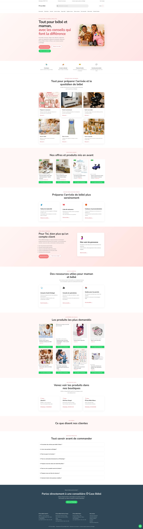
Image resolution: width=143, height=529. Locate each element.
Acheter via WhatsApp (46, 182)
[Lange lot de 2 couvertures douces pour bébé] (80, 357)
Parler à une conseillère (45, 51)
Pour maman (92, 364)
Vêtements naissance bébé (44, 365)
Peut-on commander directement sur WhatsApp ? (53, 459)
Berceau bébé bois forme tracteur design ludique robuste (62, 177)
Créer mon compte (55, 256)
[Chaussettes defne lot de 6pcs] (46, 357)
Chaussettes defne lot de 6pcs (45, 366)
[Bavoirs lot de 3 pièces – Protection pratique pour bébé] (46, 331)
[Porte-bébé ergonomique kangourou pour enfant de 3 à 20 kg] (63, 357)
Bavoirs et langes (76, 364)
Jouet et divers (93, 174)
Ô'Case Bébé (42, 6)
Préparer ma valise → (44, 217)
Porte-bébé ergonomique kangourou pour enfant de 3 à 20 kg (63, 367)
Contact (91, 521)
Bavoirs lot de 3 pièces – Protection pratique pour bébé (45, 341)
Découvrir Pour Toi (43, 256)
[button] (101, 5)
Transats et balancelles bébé (44, 174)
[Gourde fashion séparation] (80, 331)
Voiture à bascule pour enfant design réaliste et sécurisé (97, 176)
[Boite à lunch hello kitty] (97, 331)
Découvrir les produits (44, 47)
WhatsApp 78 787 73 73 (43, 1)
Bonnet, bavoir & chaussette (44, 364)
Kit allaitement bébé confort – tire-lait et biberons (80, 176)
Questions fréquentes (94, 522)
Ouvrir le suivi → (83, 252)
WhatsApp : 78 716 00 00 (90, 406)
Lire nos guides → (88, 302)
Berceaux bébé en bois (60, 174)
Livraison (91, 519)
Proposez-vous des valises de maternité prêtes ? (52, 463)
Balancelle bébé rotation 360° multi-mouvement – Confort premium (45, 177)
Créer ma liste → (66, 217)
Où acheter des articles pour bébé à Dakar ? (51, 444)
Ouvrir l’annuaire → (44, 303)
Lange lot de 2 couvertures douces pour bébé (79, 367)
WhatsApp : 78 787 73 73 (68, 406)
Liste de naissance (93, 517)
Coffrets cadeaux (93, 518)
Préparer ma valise (57, 46)
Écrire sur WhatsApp (71, 502)
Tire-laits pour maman (77, 174)
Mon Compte (102, 1)
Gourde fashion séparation (79, 340)
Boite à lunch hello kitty (96, 340)
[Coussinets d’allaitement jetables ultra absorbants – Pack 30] (97, 357)
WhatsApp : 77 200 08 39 (45, 406)
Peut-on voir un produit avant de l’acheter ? (51, 468)
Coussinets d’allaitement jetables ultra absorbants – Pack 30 (96, 367)
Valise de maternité (94, 515)
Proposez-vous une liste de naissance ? (50, 473)
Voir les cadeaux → (89, 217)
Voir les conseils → (66, 303)
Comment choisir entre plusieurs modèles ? (51, 478)
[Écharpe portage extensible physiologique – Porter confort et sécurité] (63, 331)
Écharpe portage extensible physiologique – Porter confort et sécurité (63, 342)
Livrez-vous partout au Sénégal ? (49, 449)
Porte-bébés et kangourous (61, 364)
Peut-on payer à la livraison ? (48, 454)
